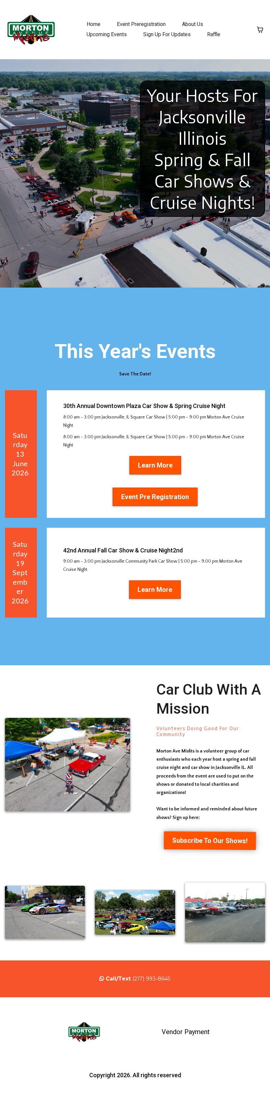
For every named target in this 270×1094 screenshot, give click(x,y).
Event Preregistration (141, 24)
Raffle (213, 34)
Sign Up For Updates (167, 34)
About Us (192, 24)
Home (93, 24)
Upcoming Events (107, 34)
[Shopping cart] (260, 29)
